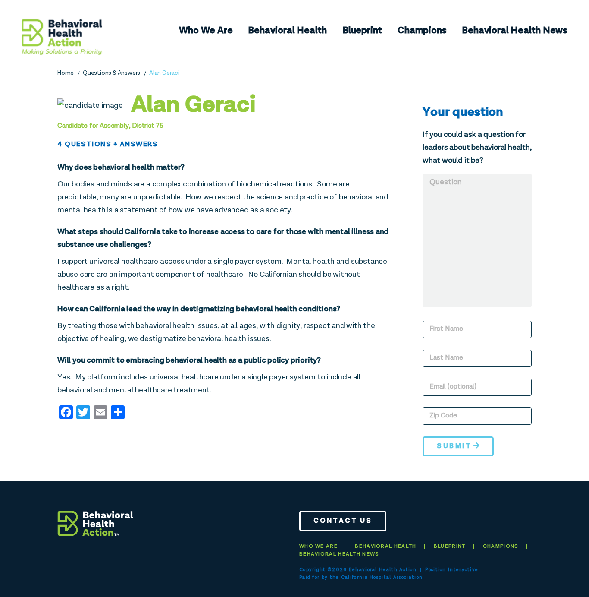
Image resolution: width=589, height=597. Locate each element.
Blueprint (362, 30)
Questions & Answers (111, 73)
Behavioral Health (287, 30)
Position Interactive (451, 569)
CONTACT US (342, 521)
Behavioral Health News (514, 30)
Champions (422, 30)
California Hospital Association (382, 577)
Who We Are (205, 30)
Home (65, 73)
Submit (454, 446)
